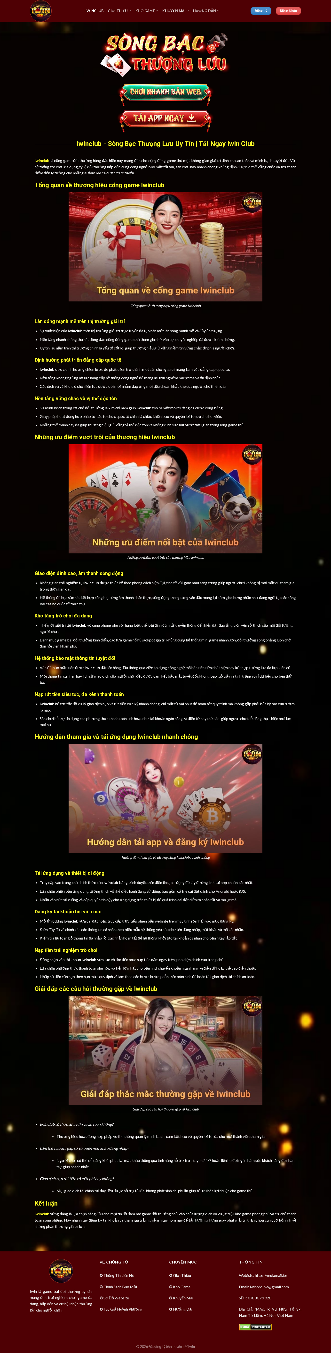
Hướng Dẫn (204, 11)
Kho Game (145, 11)
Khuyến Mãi (173, 11)
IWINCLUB (94, 11)
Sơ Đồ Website (116, 1298)
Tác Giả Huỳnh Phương (122, 1309)
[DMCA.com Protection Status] (255, 1326)
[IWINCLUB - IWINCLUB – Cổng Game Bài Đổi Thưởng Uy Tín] (54, 11)
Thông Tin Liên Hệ (118, 1275)
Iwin (191, 1347)
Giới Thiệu (118, 11)
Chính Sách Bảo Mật (120, 1286)
